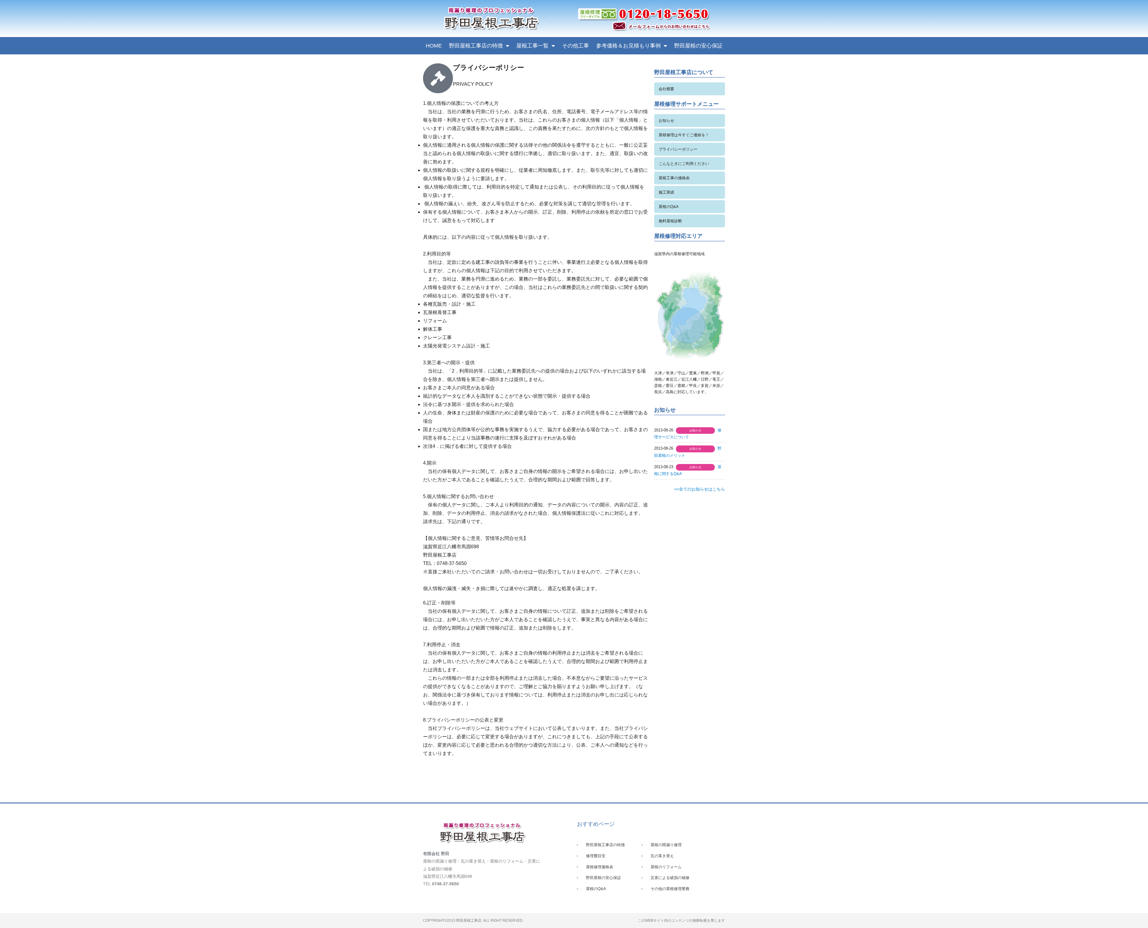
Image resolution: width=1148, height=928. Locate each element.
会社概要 (666, 89)
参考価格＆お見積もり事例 (628, 46)
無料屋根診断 (670, 221)
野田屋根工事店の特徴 (476, 46)
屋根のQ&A (669, 206)
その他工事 (575, 46)
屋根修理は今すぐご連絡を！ (684, 135)
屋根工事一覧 (532, 46)
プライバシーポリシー (678, 149)
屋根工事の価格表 (674, 178)
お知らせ (666, 120)
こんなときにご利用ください (684, 163)
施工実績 (666, 192)
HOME (434, 46)
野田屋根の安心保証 (698, 46)
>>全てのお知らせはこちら (699, 489)
